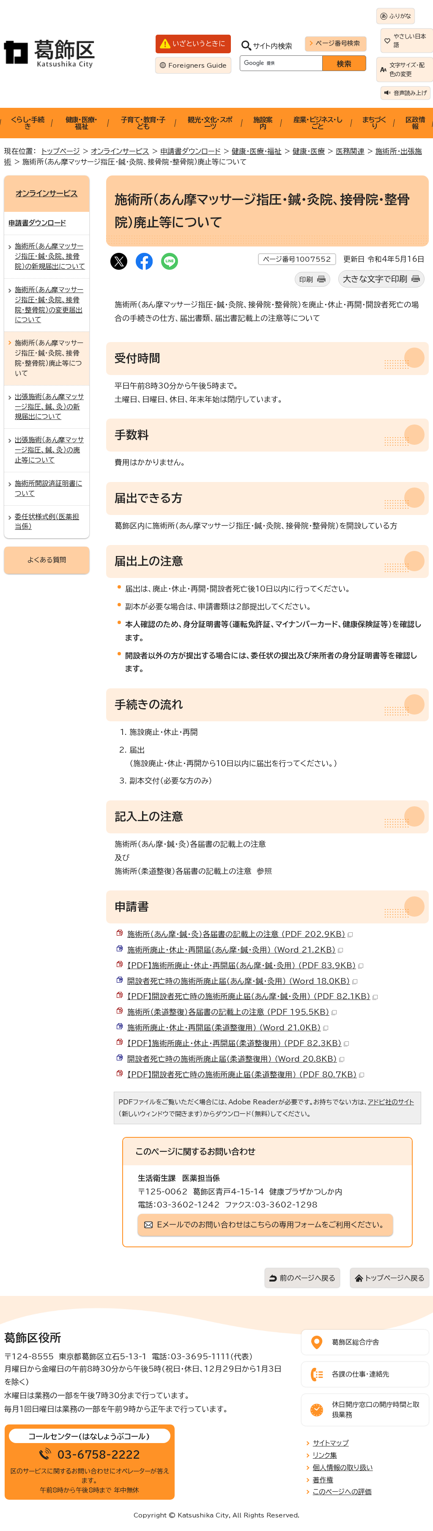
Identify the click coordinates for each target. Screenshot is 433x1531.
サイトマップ (331, 1443)
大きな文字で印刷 (375, 279)
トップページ (60, 151)
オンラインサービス (120, 151)
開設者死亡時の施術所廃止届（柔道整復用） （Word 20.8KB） (232, 1059)
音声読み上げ (410, 93)
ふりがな (400, 16)
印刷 (306, 279)
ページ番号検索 (338, 43)
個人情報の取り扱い (343, 1467)
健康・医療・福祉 (81, 123)
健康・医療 (309, 151)
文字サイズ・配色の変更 (407, 69)
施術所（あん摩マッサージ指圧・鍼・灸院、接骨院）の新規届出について (50, 256)
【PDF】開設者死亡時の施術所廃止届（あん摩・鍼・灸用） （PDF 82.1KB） (248, 996)
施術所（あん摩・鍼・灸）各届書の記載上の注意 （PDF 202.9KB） (236, 934)
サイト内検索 (272, 45)
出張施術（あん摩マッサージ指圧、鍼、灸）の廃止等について (49, 449)
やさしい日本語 (410, 40)
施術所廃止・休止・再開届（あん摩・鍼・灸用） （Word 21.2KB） (231, 949)
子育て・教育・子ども (143, 123)
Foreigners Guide (197, 65)
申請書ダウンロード (190, 151)
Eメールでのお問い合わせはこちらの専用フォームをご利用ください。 (270, 1224)
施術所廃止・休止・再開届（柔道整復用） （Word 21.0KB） (224, 1027)
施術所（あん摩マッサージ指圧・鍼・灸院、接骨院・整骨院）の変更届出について (49, 304)
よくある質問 (46, 559)
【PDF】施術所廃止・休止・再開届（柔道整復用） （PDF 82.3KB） (234, 1043)
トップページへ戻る (395, 1278)
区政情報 (415, 123)
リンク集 (325, 1455)
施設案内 (263, 123)
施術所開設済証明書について (48, 488)
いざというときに (199, 43)
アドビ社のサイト (391, 1102)
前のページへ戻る (307, 1278)
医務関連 (350, 151)
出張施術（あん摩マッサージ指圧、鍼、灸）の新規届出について (49, 406)
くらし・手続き (27, 123)
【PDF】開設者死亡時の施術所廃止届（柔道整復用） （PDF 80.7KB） (242, 1074)
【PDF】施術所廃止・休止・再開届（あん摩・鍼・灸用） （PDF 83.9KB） (241, 965)
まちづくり (374, 123)
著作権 (323, 1479)
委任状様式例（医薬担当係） (47, 521)
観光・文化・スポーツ (210, 123)
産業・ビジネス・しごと (317, 123)
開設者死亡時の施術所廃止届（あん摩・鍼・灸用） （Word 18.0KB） (238, 981)
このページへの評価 (342, 1491)
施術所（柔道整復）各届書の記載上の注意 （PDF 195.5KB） (228, 1012)
